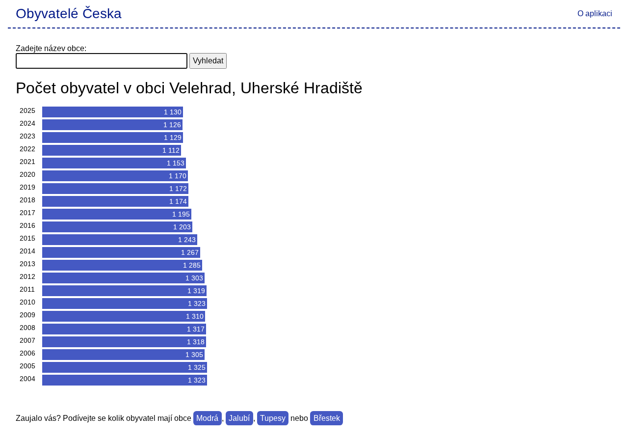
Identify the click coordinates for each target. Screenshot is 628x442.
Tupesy (273, 418)
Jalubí (239, 418)
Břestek (327, 418)
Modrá (207, 418)
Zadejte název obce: (51, 48)
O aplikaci (594, 13)
